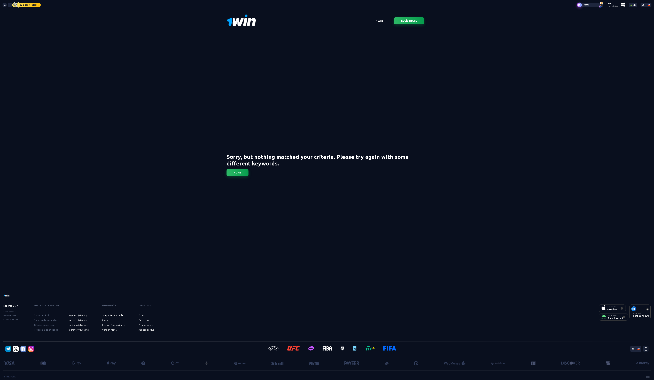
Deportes (144, 320)
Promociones (146, 325)
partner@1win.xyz (79, 330)
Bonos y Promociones (113, 325)
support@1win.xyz (79, 315)
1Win (379, 20)
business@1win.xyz (79, 325)
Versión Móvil (109, 330)
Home (237, 172)
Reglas (105, 320)
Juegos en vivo (146, 330)
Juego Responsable (112, 315)
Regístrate (409, 20)
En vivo (142, 315)
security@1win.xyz (79, 320)
